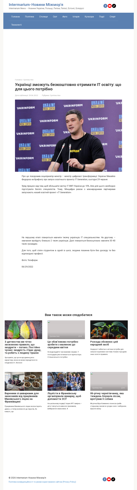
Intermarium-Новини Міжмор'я (36, 4)
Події (101, 16)
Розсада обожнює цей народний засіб (104, 343)
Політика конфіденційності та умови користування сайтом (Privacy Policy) (42, 482)
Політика (29, 16)
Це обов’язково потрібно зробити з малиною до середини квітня (62, 344)
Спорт (112, 16)
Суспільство (55, 95)
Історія (76, 16)
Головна (15, 16)
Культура (89, 16)
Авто (64, 16)
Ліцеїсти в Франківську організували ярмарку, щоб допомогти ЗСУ (64, 396)
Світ (55, 16)
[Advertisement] (68, 51)
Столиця (43, 16)
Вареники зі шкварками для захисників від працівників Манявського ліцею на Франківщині (22, 397)
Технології (16, 25)
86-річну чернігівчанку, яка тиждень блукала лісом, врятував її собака (107, 396)
